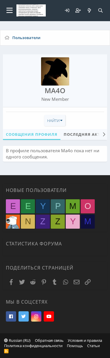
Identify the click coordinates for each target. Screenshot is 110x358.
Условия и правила (85, 340)
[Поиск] (100, 10)
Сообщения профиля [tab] (31, 134)
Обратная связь (49, 340)
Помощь (75, 345)
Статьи (93, 345)
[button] (9, 10)
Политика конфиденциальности (33, 345)
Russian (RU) (19, 340)
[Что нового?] (89, 10)
